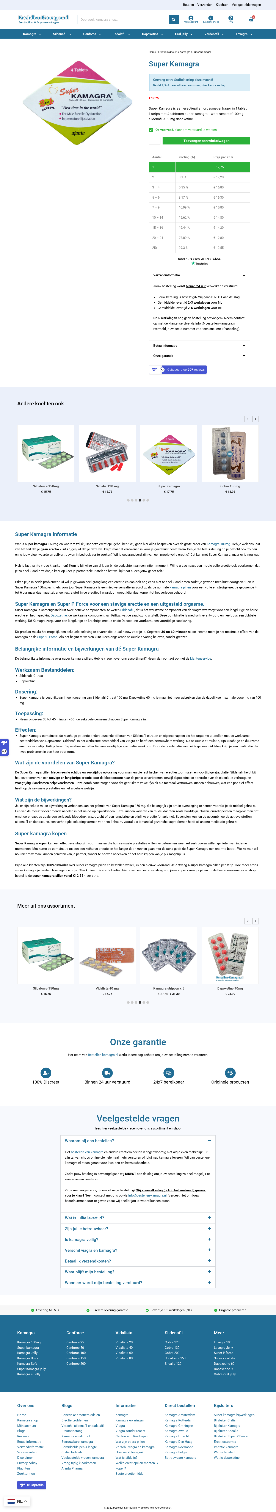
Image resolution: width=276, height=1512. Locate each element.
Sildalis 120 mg (49, 486)
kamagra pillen (180, 587)
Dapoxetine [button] (150, 34)
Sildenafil (126, 610)
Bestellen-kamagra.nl (103, 1055)
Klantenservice (211, 21)
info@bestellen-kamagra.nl (147, 1195)
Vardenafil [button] (211, 34)
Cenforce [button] (89, 34)
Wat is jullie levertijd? (84, 1218)
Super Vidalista (233, 486)
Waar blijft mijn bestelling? (89, 1271)
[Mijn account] (190, 18)
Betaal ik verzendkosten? (88, 1261)
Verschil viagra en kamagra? (91, 1250)
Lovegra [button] (242, 34)
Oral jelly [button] (181, 34)
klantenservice (200, 658)
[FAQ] (230, 18)
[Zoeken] (174, 19)
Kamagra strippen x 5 (116, 988)
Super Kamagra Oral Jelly (239, 988)
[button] (199, 275)
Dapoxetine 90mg (178, 988)
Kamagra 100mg (218, 544)
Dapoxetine (59, 615)
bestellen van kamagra (87, 1152)
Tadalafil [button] (119, 34)
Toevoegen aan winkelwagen (206, 141)
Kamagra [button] (29, 34)
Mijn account (191, 21)
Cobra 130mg (172, 486)
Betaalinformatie (165, 346)
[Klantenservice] (210, 18)
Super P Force (47, 637)
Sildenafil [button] (59, 34)
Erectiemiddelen (167, 51)
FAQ (231, 21)
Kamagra (185, 51)
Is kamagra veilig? (81, 1239)
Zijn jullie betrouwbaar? (86, 1228)
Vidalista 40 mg (54, 988)
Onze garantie (163, 356)
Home (152, 51)
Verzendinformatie (166, 275)
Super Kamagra (110, 486)
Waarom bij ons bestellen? (89, 1140)
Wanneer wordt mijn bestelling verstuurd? (103, 1282)
